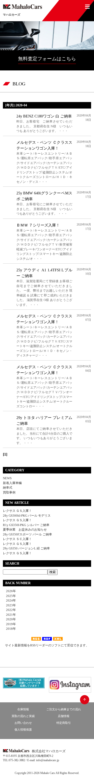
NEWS (7, 478)
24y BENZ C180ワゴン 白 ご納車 (44, 116)
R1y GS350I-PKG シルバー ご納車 (26, 525)
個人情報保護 (23, 729)
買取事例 (9, 492)
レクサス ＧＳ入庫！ (17, 511)
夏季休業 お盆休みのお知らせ (25, 529)
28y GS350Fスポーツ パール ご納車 (27, 534)
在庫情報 (23, 709)
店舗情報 (63, 716)
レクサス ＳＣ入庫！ (17, 539)
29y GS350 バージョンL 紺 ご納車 (26, 548)
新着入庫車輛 (12, 483)
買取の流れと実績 (23, 716)
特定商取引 (63, 723)
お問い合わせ (23, 723)
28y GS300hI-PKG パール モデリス (27, 515)
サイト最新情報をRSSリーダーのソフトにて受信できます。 (47, 645)
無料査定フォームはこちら (47, 58)
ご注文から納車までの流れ (63, 709)
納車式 (7, 487)
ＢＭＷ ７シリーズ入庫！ (38, 225)
